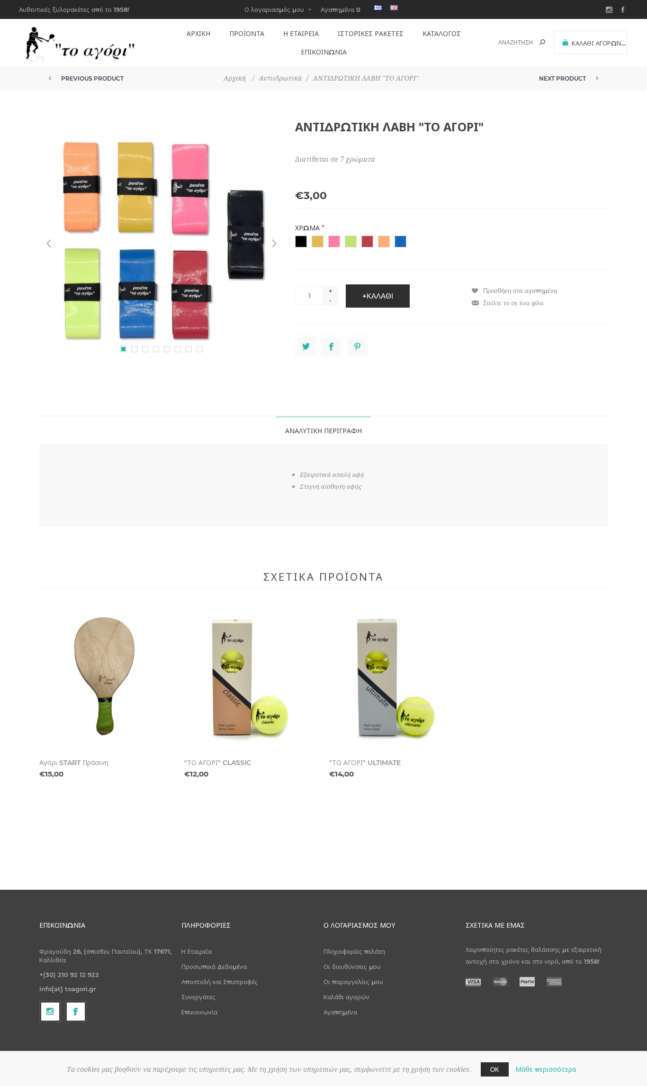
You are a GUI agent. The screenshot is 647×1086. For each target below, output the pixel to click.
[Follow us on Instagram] (50, 1012)
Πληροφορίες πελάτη (354, 951)
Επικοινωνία (199, 1012)
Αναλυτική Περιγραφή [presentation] (323, 431)
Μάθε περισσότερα (545, 1069)
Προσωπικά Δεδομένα (214, 966)
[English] (394, 7)
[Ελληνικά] (378, 7)
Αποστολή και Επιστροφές (219, 982)
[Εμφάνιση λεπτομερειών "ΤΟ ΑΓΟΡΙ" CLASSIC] (251, 679)
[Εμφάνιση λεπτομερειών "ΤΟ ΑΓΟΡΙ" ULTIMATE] (396, 679)
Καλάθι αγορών (346, 997)
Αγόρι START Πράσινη (73, 762)
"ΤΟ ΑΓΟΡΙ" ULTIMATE (365, 762)
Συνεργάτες (198, 997)
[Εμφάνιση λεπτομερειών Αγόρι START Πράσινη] (106, 679)
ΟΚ (494, 1069)
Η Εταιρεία (196, 951)
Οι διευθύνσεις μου (352, 966)
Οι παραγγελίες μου (353, 982)
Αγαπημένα (340, 1012)
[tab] (323, 430)
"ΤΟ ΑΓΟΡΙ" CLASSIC (217, 762)
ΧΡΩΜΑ (308, 228)
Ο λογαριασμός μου (274, 9)
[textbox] (510, 42)
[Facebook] (76, 1012)
